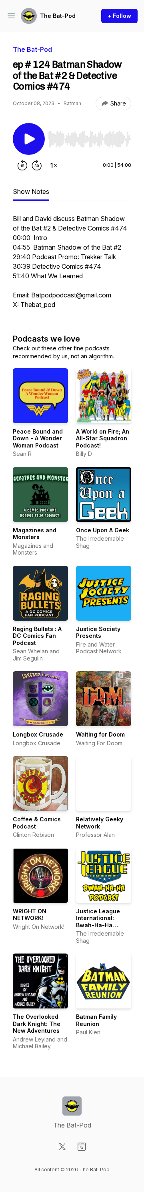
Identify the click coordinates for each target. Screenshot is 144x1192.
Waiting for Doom (100, 734)
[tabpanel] (72, 265)
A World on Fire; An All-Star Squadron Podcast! (102, 438)
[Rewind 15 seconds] (22, 165)
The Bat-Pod (58, 15)
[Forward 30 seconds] (36, 165)
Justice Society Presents (98, 632)
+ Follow (119, 15)
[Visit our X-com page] (62, 1147)
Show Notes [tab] (31, 191)
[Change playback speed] (54, 165)
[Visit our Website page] (82, 1147)
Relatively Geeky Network (99, 823)
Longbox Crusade (38, 734)
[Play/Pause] (29, 139)
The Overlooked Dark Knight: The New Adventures (36, 1023)
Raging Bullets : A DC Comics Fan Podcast (37, 635)
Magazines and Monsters (34, 534)
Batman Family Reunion (96, 1020)
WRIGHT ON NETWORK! (29, 915)
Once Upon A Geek (102, 530)
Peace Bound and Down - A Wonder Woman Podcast (38, 438)
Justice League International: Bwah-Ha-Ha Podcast (98, 922)
